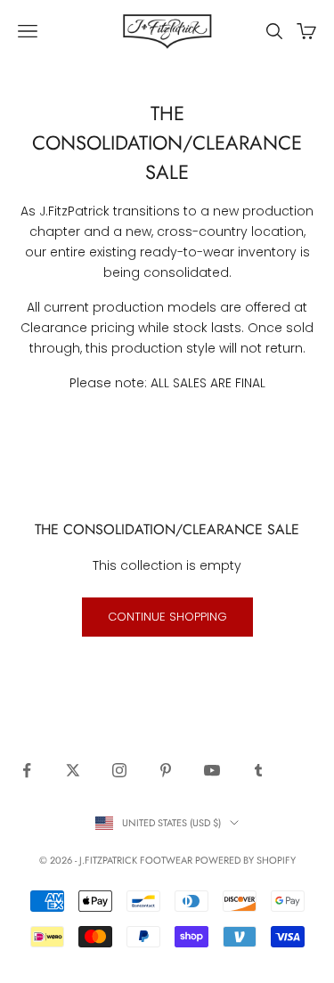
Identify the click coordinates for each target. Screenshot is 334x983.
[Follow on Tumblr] (258, 770)
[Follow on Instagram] (119, 770)
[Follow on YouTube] (212, 770)
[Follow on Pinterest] (166, 770)
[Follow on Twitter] (73, 770)
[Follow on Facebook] (27, 770)
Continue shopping (167, 616)
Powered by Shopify (245, 860)
